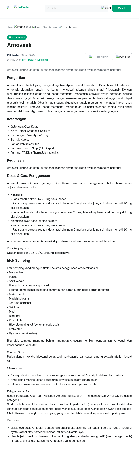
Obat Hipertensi (50, 27)
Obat (28, 27)
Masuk (122, 8)
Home (10, 27)
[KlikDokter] (29, 8)
